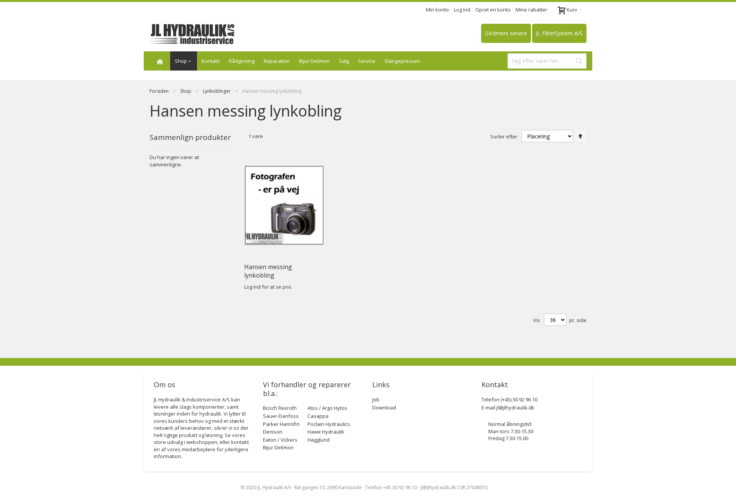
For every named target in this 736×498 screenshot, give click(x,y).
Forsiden (160, 91)
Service (366, 61)
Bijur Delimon (314, 61)
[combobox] (547, 61)
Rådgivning (242, 61)
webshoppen (201, 442)
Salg (344, 61)
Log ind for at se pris (267, 286)
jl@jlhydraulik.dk (515, 407)
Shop (186, 91)
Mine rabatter (531, 9)
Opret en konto (493, 9)
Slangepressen (402, 61)
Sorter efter (504, 136)
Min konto (437, 9)
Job (376, 399)
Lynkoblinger (217, 91)
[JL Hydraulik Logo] (192, 34)
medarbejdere (198, 449)
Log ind (462, 9)
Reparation (277, 61)
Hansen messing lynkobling (268, 271)
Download (384, 407)
